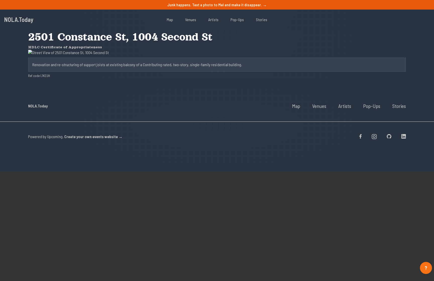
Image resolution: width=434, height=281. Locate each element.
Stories (261, 19)
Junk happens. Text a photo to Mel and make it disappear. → (217, 4)
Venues (190, 19)
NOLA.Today (18, 19)
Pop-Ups (237, 19)
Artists (213, 19)
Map (170, 19)
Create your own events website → (93, 136)
